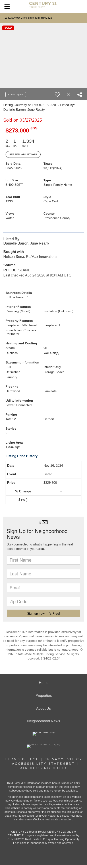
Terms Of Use (22, 759)
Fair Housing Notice (44, 768)
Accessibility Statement (43, 763)
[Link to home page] (43, 6)
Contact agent (15, 94)
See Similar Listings (23, 154)
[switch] (57, 94)
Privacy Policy (63, 759)
